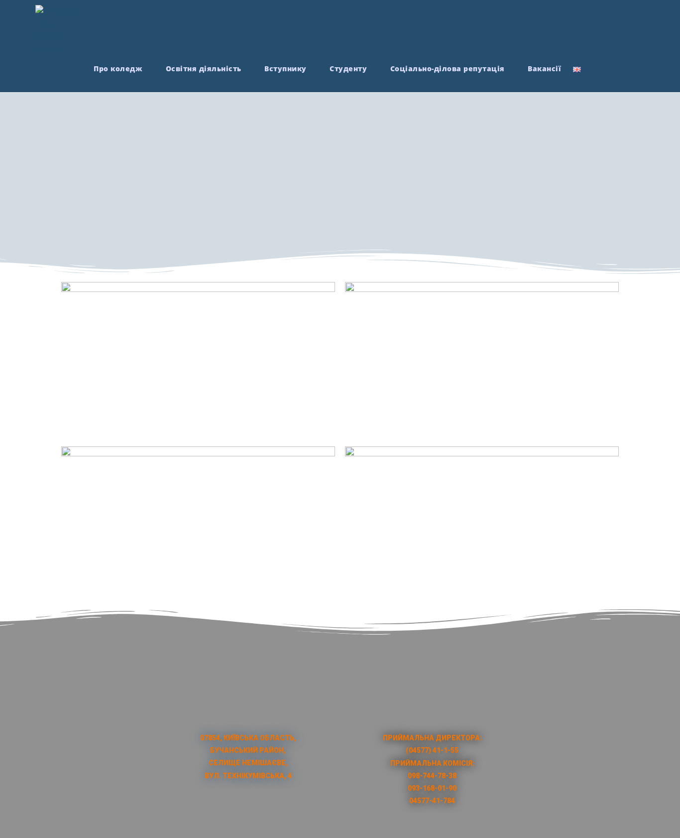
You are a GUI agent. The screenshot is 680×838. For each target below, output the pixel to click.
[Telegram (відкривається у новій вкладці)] (640, 25)
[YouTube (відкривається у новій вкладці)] (603, 25)
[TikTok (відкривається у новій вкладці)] (622, 25)
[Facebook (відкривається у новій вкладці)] (566, 25)
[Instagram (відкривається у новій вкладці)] (585, 25)
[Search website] (595, 68)
